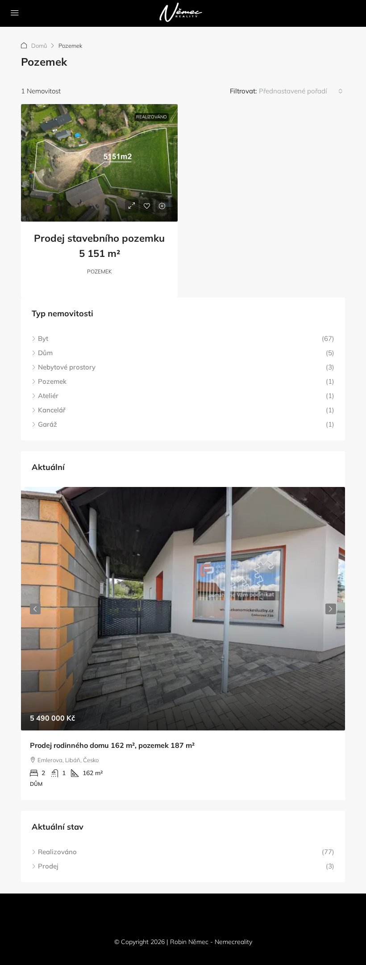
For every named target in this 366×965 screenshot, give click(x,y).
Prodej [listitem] (48, 866)
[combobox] (301, 91)
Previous (35, 609)
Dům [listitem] (45, 352)
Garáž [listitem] (47, 424)
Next (330, 609)
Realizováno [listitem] (57, 852)
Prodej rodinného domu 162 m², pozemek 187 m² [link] (112, 745)
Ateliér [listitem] (48, 395)
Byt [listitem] (43, 338)
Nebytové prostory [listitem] (67, 367)
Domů (39, 45)
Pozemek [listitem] (52, 381)
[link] (99, 163)
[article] (183, 643)
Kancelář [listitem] (52, 410)
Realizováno (151, 117)
